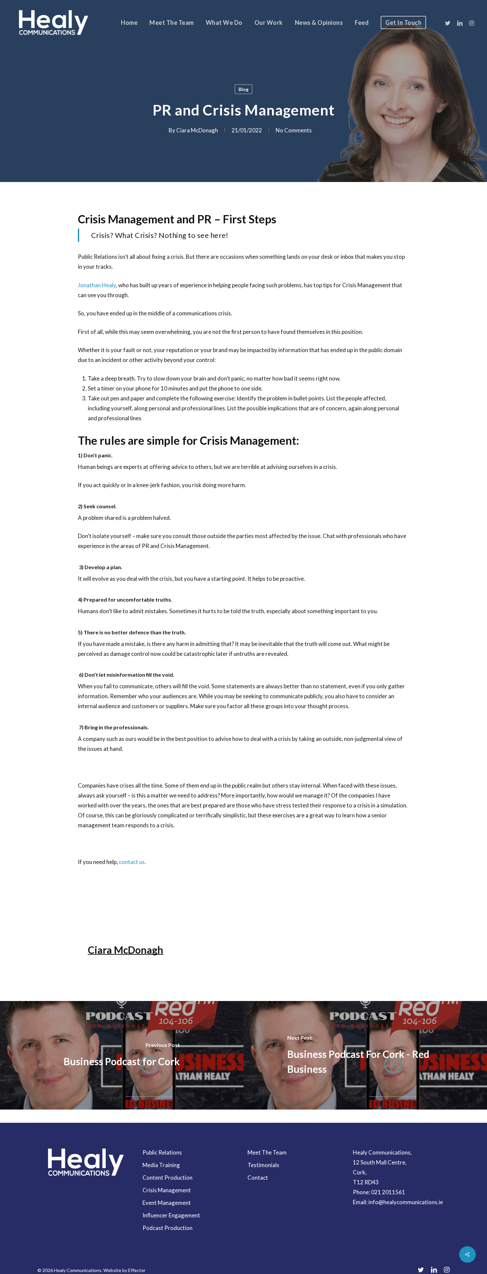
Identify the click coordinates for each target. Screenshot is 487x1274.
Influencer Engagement (171, 1215)
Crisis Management (166, 1190)
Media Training (161, 1164)
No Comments (294, 130)
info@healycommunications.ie (405, 1202)
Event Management (166, 1202)
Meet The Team (267, 1152)
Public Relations (162, 1152)
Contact (257, 1177)
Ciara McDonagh (197, 130)
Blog (243, 89)
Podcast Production (167, 1227)
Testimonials (263, 1164)
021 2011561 (388, 1192)
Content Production (167, 1177)
